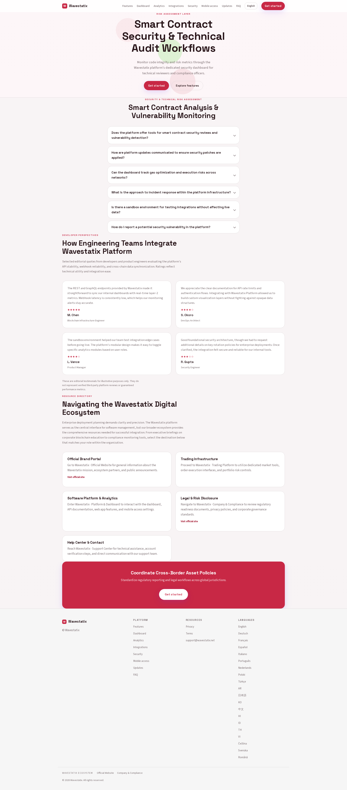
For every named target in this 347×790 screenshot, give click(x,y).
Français (243, 640)
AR (239, 688)
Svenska (243, 750)
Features (127, 6)
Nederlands (244, 668)
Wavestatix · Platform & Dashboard (97, 504)
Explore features (187, 85)
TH (240, 730)
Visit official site (76, 477)
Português (244, 661)
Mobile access (210, 6)
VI (239, 737)
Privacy (190, 627)
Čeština (242, 744)
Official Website (105, 773)
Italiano (242, 654)
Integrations (176, 6)
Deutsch (243, 633)
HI (239, 716)
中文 (241, 709)
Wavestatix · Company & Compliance (220, 504)
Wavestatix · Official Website (93, 465)
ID (239, 723)
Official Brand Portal (84, 459)
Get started (273, 6)
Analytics (159, 6)
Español (242, 647)
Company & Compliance (130, 773)
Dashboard (143, 6)
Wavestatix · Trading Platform (215, 465)
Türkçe (242, 682)
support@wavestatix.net (200, 640)
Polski (241, 675)
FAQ (238, 6)
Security (193, 6)
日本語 (242, 695)
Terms (189, 633)
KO (240, 702)
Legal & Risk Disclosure (199, 498)
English (251, 6)
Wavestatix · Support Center (94, 549)
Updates (227, 6)
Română (243, 757)
